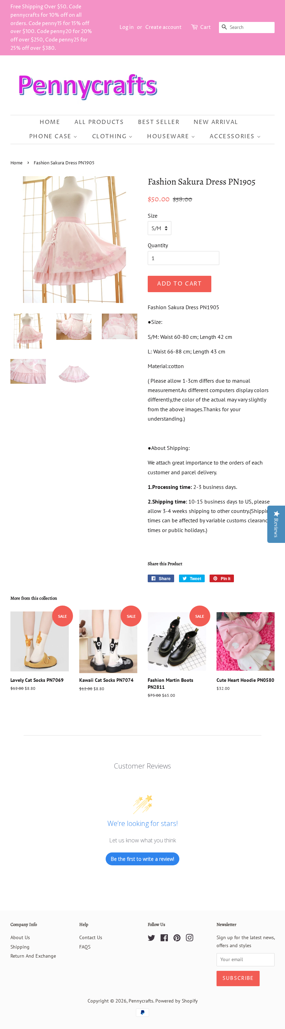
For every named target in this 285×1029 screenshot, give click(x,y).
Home (50, 122)
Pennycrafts (141, 1001)
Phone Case (51, 136)
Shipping (20, 947)
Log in (127, 27)
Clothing (110, 136)
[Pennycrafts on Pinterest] (177, 939)
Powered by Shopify (176, 1001)
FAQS (84, 947)
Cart (205, 27)
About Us (20, 937)
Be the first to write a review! (142, 859)
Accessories (233, 136)
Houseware (169, 136)
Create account (163, 27)
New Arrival (216, 122)
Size (152, 215)
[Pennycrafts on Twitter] (151, 939)
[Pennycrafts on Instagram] (189, 939)
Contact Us (90, 937)
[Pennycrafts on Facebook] (164, 939)
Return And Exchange (33, 956)
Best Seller (159, 122)
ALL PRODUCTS (99, 122)
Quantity (158, 245)
